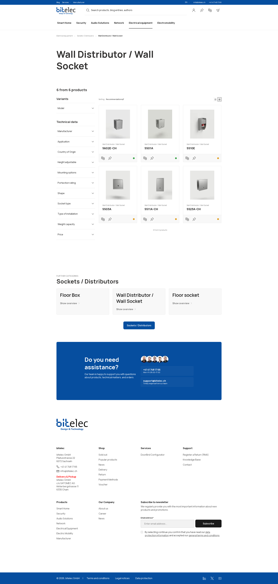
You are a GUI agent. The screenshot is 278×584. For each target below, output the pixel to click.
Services (65, 2)
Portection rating (67, 182)
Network (60, 523)
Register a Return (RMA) (196, 454)
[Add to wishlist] (109, 158)
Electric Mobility (64, 533)
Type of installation (68, 213)
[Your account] (193, 10)
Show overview (68, 303)
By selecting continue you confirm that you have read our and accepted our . (182, 533)
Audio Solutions (64, 518)
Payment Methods (108, 479)
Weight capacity (66, 224)
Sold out (103, 454)
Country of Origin (67, 151)
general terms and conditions (204, 535)
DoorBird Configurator (153, 454)
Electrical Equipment (67, 528)
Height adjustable (67, 162)
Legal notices (122, 578)
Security (60, 513)
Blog (58, 2)
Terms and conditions (98, 578)
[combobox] (139, 10)
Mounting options (67, 172)
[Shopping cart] (218, 10)
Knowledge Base (192, 459)
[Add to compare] (102, 158)
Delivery (103, 469)
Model (61, 108)
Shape (61, 193)
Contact (187, 464)
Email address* (147, 518)
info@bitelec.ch (199, 2)
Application (64, 141)
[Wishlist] (201, 10)
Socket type (64, 203)
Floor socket (185, 295)
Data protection (143, 578)
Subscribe (208, 523)
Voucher (103, 484)
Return (102, 474)
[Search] (88, 10)
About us (103, 508)
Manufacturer (79, 2)
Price (60, 234)
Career (102, 513)
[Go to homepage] (68, 10)
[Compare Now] (209, 10)
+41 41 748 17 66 (215, 2)
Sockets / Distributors (139, 325)
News (102, 464)
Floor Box (70, 295)
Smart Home (63, 508)
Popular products (108, 459)
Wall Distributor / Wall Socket (134, 298)
